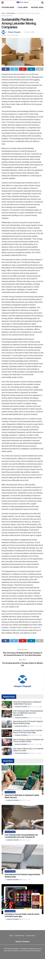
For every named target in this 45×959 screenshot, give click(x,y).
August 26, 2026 (34, 717)
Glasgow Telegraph (14, 32)
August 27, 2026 (34, 706)
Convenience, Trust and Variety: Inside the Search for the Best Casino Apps (27, 731)
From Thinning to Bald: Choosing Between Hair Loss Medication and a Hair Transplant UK (28, 713)
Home (3, 13)
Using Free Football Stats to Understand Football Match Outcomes (27, 703)
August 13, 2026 (34, 744)
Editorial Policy (19, 935)
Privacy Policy (30, 935)
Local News (23, 7)
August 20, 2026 (34, 735)
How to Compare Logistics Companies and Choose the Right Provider (28, 740)
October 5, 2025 (29, 32)
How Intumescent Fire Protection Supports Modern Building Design (28, 722)
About (11, 935)
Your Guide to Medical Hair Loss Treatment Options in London (28, 749)
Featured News (8, 7)
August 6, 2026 (33, 753)
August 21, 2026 (34, 726)
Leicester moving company (18, 611)
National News (37, 7)
